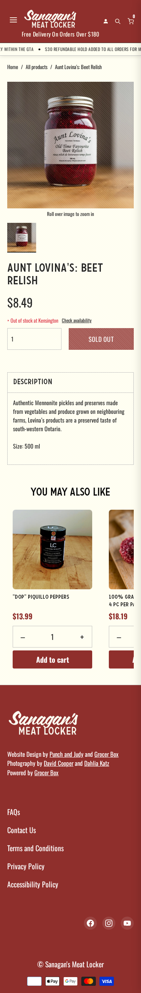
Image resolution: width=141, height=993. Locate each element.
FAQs (13, 811)
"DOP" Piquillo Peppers (41, 597)
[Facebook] (90, 923)
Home (12, 67)
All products (36, 67)
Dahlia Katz (96, 763)
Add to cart (52, 659)
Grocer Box (106, 754)
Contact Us (21, 829)
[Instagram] (108, 923)
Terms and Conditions (35, 848)
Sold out (101, 339)
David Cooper (58, 763)
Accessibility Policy (32, 884)
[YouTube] (127, 923)
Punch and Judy (67, 754)
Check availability (76, 320)
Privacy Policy (25, 866)
